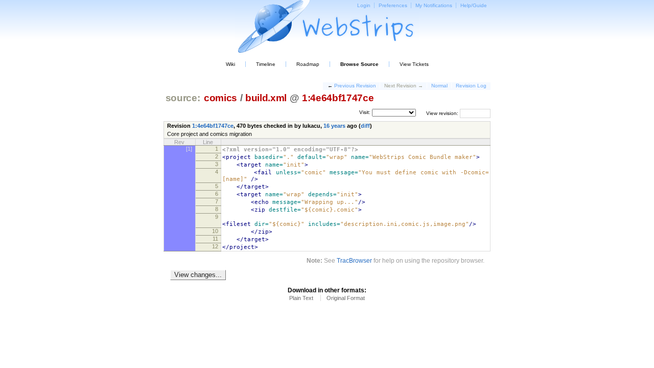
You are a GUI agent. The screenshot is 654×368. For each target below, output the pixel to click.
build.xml (266, 98)
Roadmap (307, 64)
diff (365, 126)
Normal (439, 85)
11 (215, 239)
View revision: (442, 113)
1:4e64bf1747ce (337, 98)
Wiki (230, 64)
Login (363, 5)
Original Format (345, 298)
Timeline (265, 64)
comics (220, 98)
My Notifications (433, 5)
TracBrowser (354, 260)
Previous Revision (355, 85)
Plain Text (301, 298)
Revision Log (471, 85)
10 (215, 231)
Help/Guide (473, 5)
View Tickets (414, 64)
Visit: (364, 112)
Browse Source (359, 64)
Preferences (393, 5)
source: (183, 98)
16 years (334, 126)
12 (215, 246)
